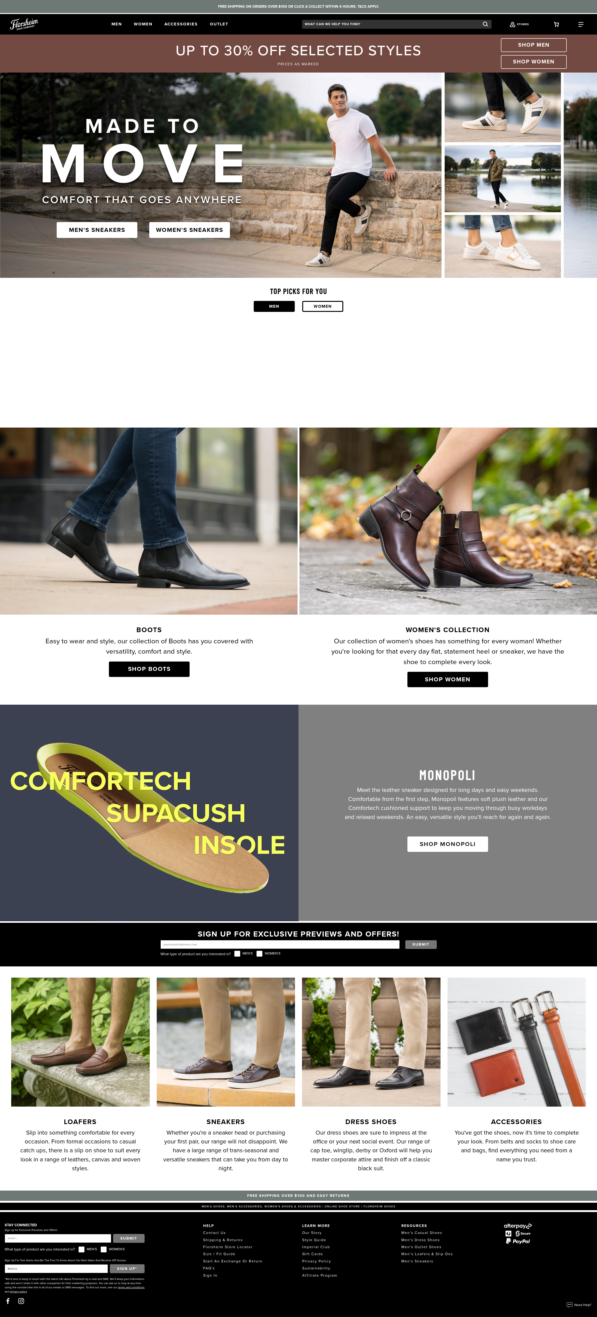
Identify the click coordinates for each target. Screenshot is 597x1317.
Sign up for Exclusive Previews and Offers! (31, 1230)
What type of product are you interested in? (195, 954)
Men (274, 306)
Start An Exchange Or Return (233, 1261)
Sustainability (316, 1268)
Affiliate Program (319, 1275)
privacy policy (18, 1291)
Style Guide (314, 1240)
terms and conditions (131, 1287)
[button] (116, 24)
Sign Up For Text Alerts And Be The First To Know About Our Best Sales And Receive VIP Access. (66, 1260)
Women (323, 306)
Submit (421, 944)
